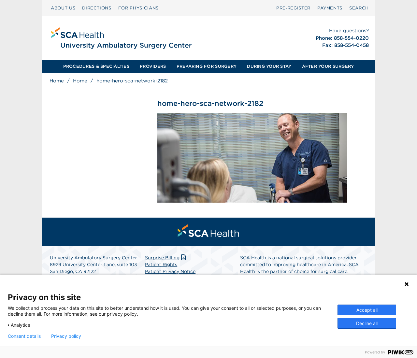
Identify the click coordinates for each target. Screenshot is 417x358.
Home (57, 81)
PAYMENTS (329, 8)
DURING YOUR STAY (269, 66)
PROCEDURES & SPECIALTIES (96, 66)
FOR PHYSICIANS (138, 8)
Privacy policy (66, 336)
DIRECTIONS (96, 8)
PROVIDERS (153, 66)
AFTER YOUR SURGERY (328, 66)
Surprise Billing (162, 257)
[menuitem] (63, 8)
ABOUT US (63, 8)
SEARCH (359, 8)
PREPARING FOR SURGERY (207, 66)
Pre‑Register (293, 8)
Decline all (367, 323)
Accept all (367, 310)
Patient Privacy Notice (170, 271)
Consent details (24, 336)
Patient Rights (161, 264)
